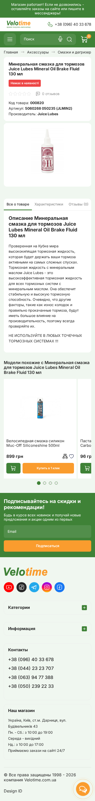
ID (20, 791)
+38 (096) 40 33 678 (73, 24)
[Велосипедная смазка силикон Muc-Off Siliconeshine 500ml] (40, 408)
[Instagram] (47, 587)
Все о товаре (18, 204)
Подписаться (47, 546)
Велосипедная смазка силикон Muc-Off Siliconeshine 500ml (35, 443)
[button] (39, 483)
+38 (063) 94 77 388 (30, 677)
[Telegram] (34, 587)
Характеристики (48, 204)
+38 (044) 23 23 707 (31, 668)
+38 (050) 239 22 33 (31, 686)
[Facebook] (59, 587)
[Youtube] (9, 587)
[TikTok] (21, 587)
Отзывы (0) (78, 204)
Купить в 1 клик (48, 468)
